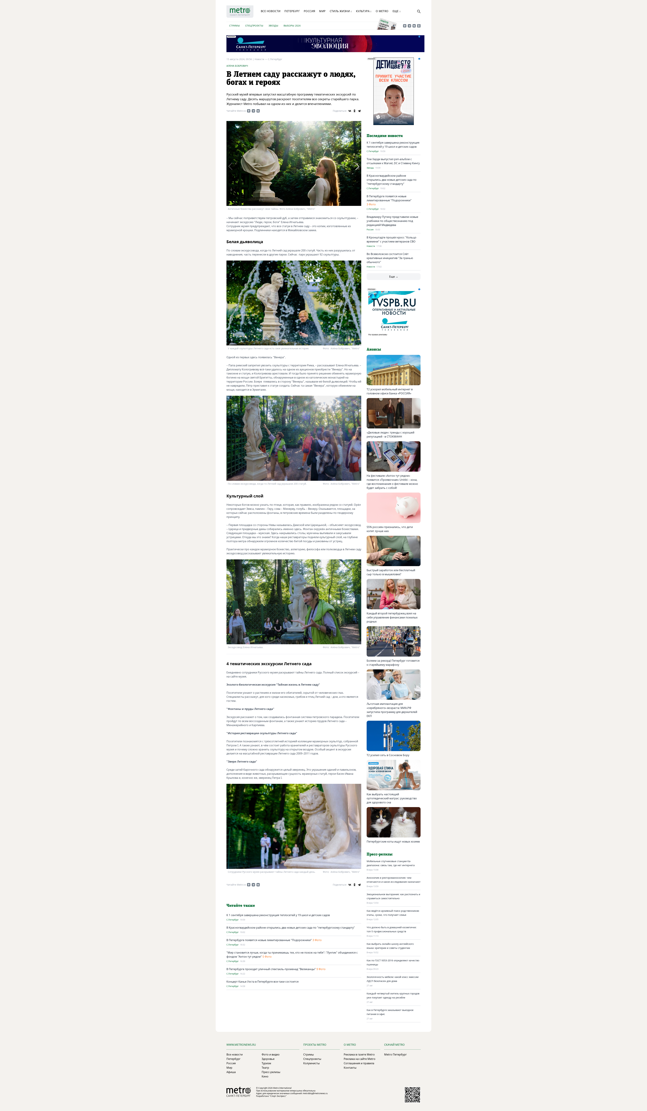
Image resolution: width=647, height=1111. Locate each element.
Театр (265, 1067)
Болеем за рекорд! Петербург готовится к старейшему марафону (393, 663)
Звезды (273, 25)
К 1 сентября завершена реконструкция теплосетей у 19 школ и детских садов (278, 915)
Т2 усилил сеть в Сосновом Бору (388, 755)
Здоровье (268, 1059)
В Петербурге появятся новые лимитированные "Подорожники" (269, 940)
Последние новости (385, 136)
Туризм (266, 1063)
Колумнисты (311, 1063)
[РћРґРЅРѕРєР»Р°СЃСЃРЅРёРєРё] (354, 111)
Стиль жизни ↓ (341, 11)
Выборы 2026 (292, 25)
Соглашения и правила (359, 1063)
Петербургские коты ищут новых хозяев (393, 841)
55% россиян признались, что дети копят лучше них (390, 529)
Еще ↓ (397, 11)
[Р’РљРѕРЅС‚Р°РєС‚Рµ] (350, 111)
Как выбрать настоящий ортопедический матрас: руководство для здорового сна (392, 798)
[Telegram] (359, 111)
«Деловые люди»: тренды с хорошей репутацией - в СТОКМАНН (390, 434)
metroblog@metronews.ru (315, 1093)
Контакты (350, 1067)
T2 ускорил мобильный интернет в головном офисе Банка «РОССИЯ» (390, 391)
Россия (309, 11)
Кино (265, 1076)
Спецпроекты (254, 25)
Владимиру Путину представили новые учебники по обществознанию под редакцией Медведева (392, 221)
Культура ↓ (364, 11)
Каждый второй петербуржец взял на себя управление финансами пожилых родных (392, 617)
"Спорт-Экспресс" (278, 1096)
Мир (322, 11)
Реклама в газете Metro (359, 1054)
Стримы (234, 25)
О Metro (382, 11)
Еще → (393, 276)
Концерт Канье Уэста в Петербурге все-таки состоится (262, 981)
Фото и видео (271, 1054)
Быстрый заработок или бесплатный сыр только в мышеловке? (391, 572)
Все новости (270, 11)
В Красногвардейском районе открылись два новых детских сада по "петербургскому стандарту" (290, 927)
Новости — (261, 59)
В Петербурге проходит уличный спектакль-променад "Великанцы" (271, 969)
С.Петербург (275, 59)
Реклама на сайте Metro (359, 1059)
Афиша (231, 1072)
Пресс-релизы (271, 1072)
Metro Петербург (395, 1054)
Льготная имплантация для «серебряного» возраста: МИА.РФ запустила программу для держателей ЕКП (392, 710)
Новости (371, 246)
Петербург (292, 11)
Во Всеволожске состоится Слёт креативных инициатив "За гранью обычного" (390, 258)
